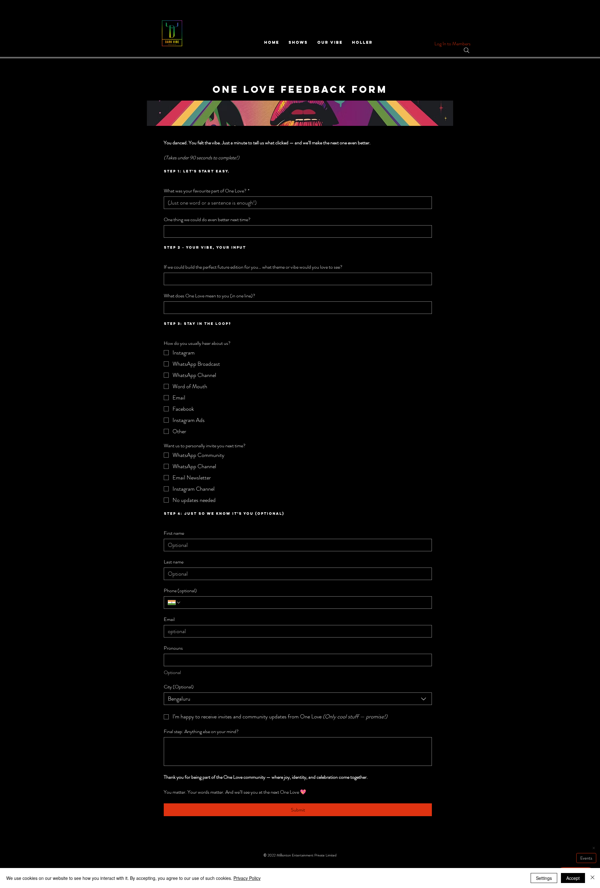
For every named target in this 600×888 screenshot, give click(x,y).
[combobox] (298, 698)
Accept (573, 878)
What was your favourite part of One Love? (206, 191)
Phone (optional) (180, 591)
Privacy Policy (247, 878)
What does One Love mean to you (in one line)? (209, 296)
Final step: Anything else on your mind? (201, 731)
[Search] (466, 50)
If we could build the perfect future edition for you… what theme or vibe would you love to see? (253, 267)
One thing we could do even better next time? (207, 219)
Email (169, 619)
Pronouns (173, 648)
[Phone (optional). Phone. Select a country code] (174, 602)
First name (174, 533)
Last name (173, 562)
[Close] (592, 878)
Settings (544, 878)
